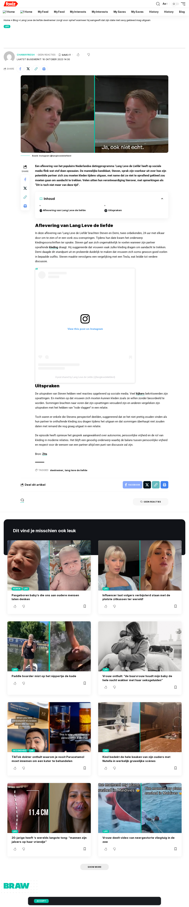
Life (7, 26)
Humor (16, 588)
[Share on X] (28, 69)
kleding (53, 247)
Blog (15, 20)
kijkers (140, 393)
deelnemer (56, 470)
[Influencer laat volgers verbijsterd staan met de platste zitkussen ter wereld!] (140, 565)
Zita (44, 454)
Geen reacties (47, 54)
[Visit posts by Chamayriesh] (9, 56)
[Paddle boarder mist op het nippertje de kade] (49, 646)
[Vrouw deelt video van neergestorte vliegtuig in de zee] (140, 808)
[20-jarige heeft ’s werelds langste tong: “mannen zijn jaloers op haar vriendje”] (49, 808)
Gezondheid (19, 750)
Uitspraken (115, 210)
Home (7, 20)
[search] (158, 4)
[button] (36, 69)
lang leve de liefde (76, 470)
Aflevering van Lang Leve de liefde (64, 210)
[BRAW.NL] (11, 4)
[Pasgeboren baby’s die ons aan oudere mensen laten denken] (49, 565)
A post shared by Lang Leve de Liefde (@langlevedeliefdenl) (85, 377)
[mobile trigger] (182, 3)
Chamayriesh (26, 54)
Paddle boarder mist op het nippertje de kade (44, 676)
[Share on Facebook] (20, 69)
